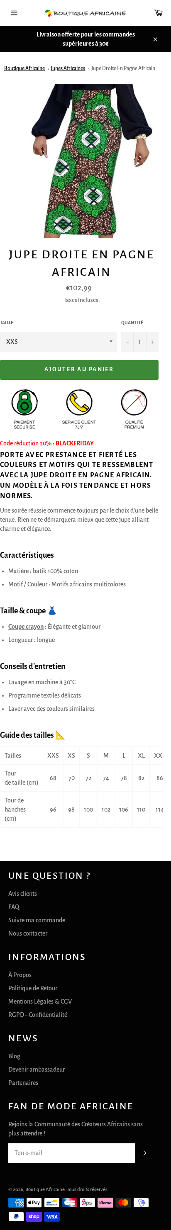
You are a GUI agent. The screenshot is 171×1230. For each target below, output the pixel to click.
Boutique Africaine (24, 68)
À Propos (20, 975)
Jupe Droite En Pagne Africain (123, 68)
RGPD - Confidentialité (37, 1014)
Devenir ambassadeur (36, 1069)
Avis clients (22, 893)
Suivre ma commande (36, 920)
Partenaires (23, 1082)
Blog (14, 1056)
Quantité (132, 322)
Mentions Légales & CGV (40, 1001)
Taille (6, 322)
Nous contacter (27, 933)
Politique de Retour (32, 988)
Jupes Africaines (68, 68)
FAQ (13, 907)
